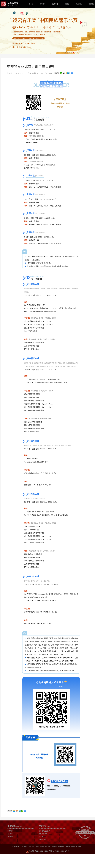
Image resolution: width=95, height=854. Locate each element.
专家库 (67, 4)
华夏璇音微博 (43, 834)
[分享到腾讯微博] (69, 73)
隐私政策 (10, 836)
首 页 (31, 4)
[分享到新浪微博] (64, 73)
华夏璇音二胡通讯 (44, 831)
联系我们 (10, 831)
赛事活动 (42, 4)
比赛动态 (55, 4)
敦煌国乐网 (42, 839)
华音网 (41, 836)
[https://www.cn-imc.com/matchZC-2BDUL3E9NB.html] (65, 754)
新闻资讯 (79, 4)
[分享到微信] (61, 73)
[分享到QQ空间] (67, 73)
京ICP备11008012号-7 (62, 851)
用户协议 (10, 834)
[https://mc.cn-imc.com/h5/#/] (33, 102)
